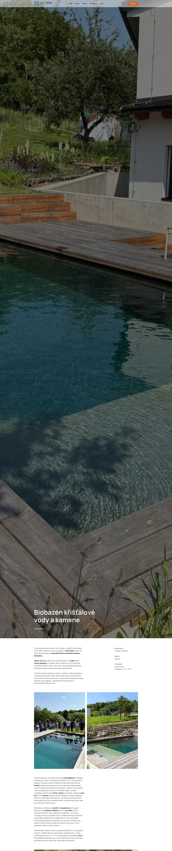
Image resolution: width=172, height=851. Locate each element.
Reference (93, 4)
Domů (70, 4)
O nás (102, 4)
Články (84, 4)
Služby (77, 4)
